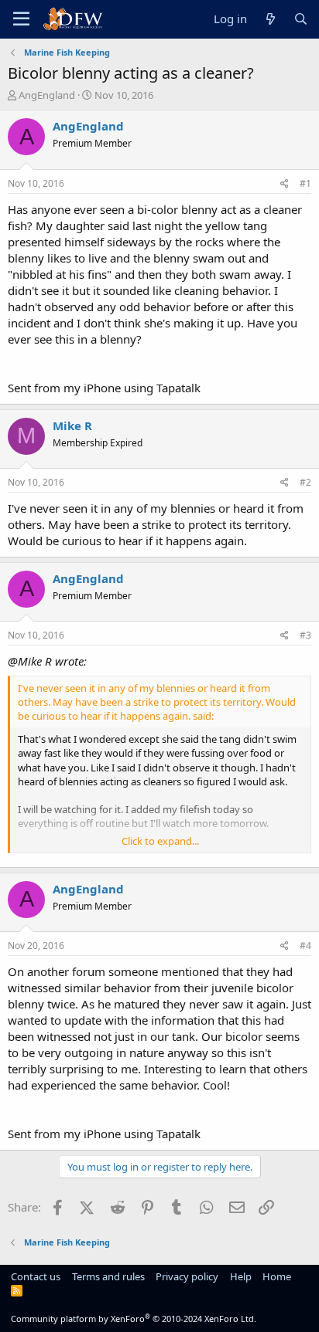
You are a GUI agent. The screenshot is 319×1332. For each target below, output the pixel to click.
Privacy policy (187, 1276)
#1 (305, 183)
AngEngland (47, 95)
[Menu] (21, 19)
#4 (305, 945)
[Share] (284, 184)
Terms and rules (108, 1276)
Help (241, 1276)
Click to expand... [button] (160, 841)
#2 (305, 482)
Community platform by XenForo (133, 1318)
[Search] (301, 19)
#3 (305, 635)
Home (276, 1276)
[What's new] (270, 19)
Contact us (35, 1276)
